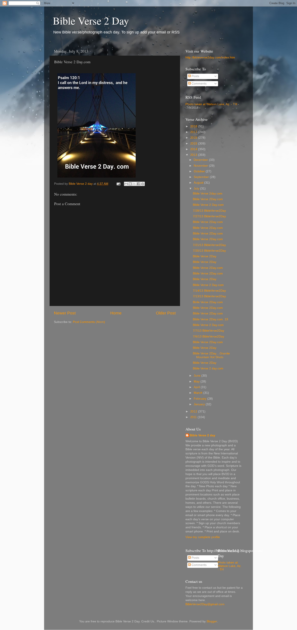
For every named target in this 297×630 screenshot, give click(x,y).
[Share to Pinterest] (142, 184)
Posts (195, 76)
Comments (199, 83)
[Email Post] (118, 183)
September (202, 177)
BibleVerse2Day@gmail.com (204, 604)
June (197, 375)
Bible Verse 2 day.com (208, 368)
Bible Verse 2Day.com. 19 (210, 319)
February (200, 398)
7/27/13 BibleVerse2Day (209, 216)
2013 (194, 154)
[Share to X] (134, 184)
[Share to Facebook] (138, 184)
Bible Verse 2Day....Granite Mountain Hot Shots (211, 355)
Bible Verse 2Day (204, 256)
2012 (194, 411)
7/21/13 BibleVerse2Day (209, 245)
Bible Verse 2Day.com (208, 199)
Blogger (212, 621)
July (197, 188)
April (197, 387)
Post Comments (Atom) (89, 322)
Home (116, 313)
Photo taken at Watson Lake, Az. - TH (211, 104)
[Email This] (126, 184)
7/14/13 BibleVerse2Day (209, 290)
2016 (194, 137)
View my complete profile (202, 537)
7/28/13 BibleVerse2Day (209, 210)
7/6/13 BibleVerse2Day (208, 336)
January (200, 404)
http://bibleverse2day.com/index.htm (210, 57)
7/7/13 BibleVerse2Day (208, 330)
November (201, 165)
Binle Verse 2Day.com (208, 302)
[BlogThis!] (130, 184)
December (201, 159)
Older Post (166, 313)
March (198, 392)
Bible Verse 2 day (202, 435)
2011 (194, 417)
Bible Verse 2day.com (207, 193)
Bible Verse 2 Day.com (208, 204)
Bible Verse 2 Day (91, 20)
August (199, 182)
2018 (194, 126)
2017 (194, 132)
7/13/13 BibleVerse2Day (209, 296)
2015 (194, 143)
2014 (194, 149)
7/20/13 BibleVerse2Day (209, 250)
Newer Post (65, 313)
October (200, 171)
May (197, 381)
